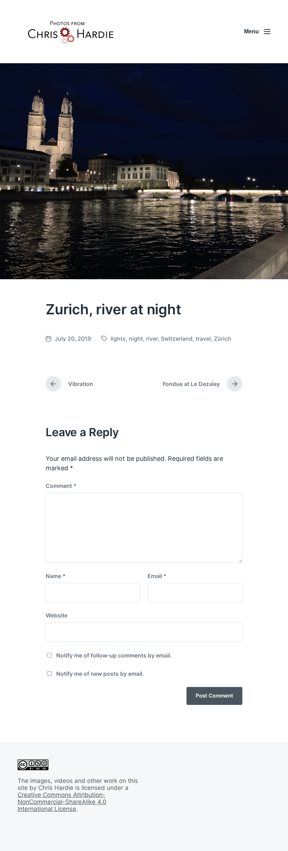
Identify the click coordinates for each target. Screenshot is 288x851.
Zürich (222, 338)
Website (56, 615)
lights (118, 338)
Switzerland (176, 338)
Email (157, 576)
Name (56, 576)
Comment (61, 485)
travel (203, 338)
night (136, 338)
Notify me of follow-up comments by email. (114, 655)
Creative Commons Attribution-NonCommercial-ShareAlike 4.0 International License (62, 801)
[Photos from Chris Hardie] (70, 31)
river (152, 338)
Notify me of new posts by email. (100, 673)
